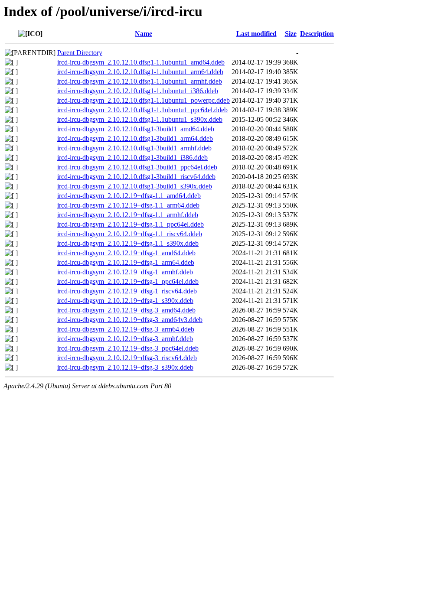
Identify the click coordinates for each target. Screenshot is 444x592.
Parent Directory (79, 52)
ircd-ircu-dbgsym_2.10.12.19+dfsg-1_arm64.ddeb (125, 262)
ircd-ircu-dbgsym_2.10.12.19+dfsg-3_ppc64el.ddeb (128, 348)
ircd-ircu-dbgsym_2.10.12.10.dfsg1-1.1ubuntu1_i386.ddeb (137, 90)
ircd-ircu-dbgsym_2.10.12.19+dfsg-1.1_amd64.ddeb (129, 195)
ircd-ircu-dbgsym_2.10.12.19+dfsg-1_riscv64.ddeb (127, 291)
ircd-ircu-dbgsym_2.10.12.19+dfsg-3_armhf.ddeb (125, 338)
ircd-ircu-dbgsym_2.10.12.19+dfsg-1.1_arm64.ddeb (128, 205)
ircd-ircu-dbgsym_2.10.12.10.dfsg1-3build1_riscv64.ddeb (136, 176)
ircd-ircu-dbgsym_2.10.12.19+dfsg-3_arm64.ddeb (125, 329)
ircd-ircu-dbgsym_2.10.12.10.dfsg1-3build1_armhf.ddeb (134, 148)
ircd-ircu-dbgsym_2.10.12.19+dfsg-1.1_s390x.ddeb (128, 243)
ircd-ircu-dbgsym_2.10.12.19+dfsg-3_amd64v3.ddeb (129, 319)
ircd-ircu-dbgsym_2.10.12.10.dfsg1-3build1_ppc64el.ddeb (137, 167)
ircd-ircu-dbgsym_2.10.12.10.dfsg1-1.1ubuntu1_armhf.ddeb (139, 81)
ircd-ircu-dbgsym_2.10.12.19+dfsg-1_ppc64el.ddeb (128, 281)
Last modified (256, 33)
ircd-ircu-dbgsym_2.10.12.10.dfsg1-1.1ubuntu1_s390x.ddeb (139, 119)
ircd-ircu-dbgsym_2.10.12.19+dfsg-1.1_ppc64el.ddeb (130, 224)
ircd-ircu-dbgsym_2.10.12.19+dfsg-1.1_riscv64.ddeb (129, 233)
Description (317, 33)
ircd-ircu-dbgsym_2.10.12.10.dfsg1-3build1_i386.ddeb (132, 157)
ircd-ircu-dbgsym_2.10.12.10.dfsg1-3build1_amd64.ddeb (135, 129)
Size (291, 33)
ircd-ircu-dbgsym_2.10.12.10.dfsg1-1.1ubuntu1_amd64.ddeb (141, 62)
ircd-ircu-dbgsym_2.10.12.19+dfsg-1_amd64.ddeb (126, 253)
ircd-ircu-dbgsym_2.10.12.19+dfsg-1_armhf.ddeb (125, 272)
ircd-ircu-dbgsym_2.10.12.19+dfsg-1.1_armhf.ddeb (127, 214)
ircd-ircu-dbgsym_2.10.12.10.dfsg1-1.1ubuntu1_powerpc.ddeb (143, 100)
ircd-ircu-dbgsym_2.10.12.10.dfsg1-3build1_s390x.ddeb (134, 186)
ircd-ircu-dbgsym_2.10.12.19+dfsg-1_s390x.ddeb (125, 300)
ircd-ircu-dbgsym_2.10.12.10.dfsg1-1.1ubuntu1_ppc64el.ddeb (142, 110)
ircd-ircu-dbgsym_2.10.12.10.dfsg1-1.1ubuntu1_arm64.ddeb (140, 71)
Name (143, 33)
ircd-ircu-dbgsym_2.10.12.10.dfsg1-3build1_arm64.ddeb (135, 138)
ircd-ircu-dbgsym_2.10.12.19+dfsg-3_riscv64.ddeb (127, 357)
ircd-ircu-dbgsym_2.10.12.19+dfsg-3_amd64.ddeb (126, 310)
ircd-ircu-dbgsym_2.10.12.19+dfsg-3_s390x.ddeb (125, 367)
